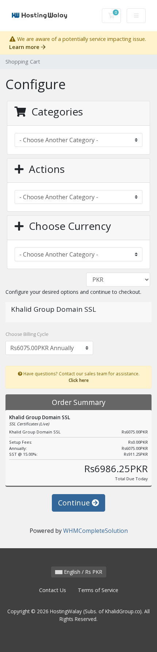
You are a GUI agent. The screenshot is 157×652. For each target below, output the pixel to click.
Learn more (25, 46)
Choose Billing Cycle (27, 334)
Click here (79, 380)
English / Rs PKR (82, 571)
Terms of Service (98, 590)
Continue (75, 503)
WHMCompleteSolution (95, 531)
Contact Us (52, 590)
